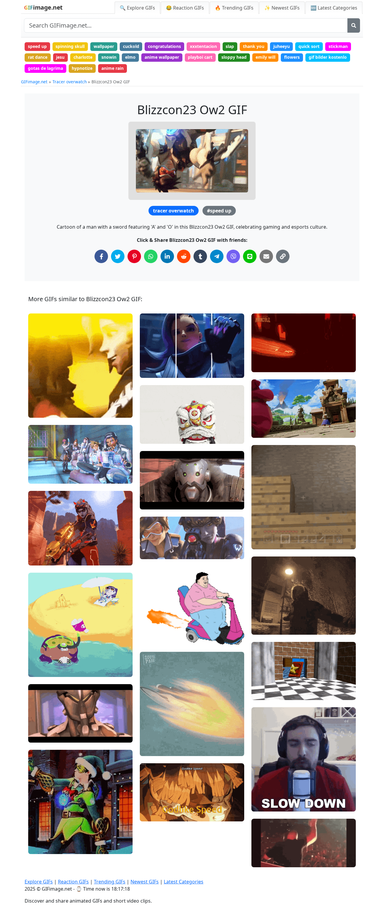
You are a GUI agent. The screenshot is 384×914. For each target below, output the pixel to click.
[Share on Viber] (233, 256)
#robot (151, 502)
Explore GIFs (39, 881)
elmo (130, 57)
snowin (108, 57)
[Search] (353, 25)
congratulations (164, 46)
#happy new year (50, 847)
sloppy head (234, 57)
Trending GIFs (109, 881)
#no (37, 837)
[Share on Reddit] (183, 256)
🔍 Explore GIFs (137, 7)
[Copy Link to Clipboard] (283, 256)
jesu (60, 57)
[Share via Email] (266, 256)
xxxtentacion (203, 46)
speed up (37, 46)
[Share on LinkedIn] (167, 256)
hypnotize (82, 68)
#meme (264, 522)
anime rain (112, 68)
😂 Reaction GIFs (185, 7)
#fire (149, 637)
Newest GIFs (144, 881)
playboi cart (200, 57)
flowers (292, 57)
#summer (43, 669)
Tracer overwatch (69, 82)
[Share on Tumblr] (200, 256)
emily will (265, 57)
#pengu (264, 430)
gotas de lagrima (45, 68)
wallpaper (104, 46)
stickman (338, 46)
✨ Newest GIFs (282, 7)
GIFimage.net (34, 82)
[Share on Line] (249, 256)
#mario (264, 683)
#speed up (219, 210)
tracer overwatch (173, 210)
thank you (253, 46)
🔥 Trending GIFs (234, 7)
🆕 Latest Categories (333, 7)
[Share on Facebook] (101, 256)
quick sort (309, 46)
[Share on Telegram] (217, 256)
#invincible (267, 365)
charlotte (83, 57)
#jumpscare (268, 542)
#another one (270, 860)
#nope (40, 827)
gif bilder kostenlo (328, 57)
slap (230, 46)
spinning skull (70, 46)
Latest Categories (183, 881)
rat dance (37, 57)
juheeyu (281, 46)
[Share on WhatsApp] (151, 256)
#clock (263, 693)
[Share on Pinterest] (134, 256)
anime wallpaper (162, 57)
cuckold (131, 46)
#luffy (262, 532)
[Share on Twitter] (117, 256)
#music (41, 476)
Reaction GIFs (73, 881)
